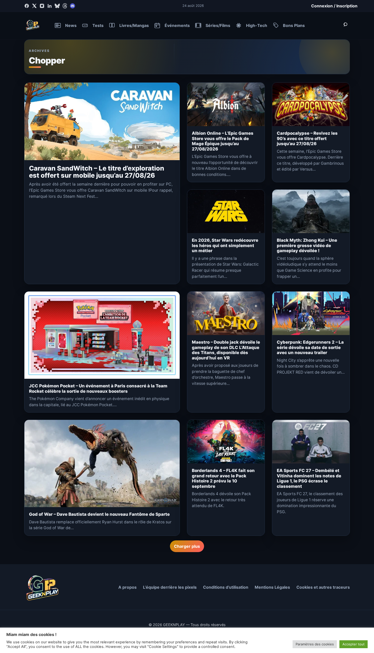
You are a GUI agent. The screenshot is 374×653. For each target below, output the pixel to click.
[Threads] (64, 5)
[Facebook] (26, 5)
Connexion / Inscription (334, 5)
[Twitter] (34, 5)
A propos (127, 587)
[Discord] (72, 5)
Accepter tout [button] (353, 644)
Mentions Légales (272, 587)
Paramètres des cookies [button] (315, 644)
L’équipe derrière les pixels (170, 587)
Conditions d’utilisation (225, 587)
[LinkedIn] (49, 5)
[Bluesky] (57, 5)
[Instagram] (42, 5)
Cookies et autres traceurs (323, 587)
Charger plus (187, 546)
